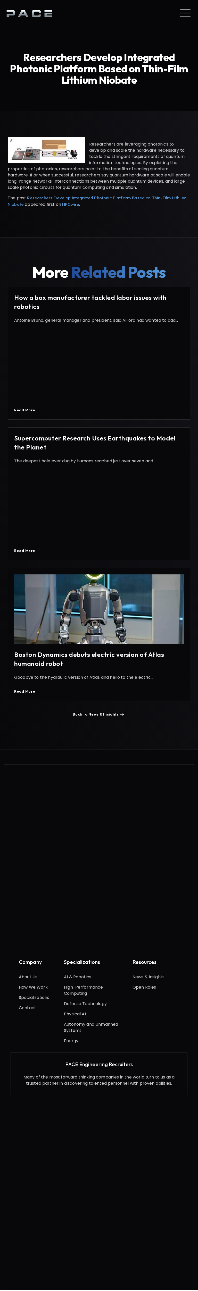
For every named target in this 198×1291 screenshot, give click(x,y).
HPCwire (70, 204)
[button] (99, 714)
